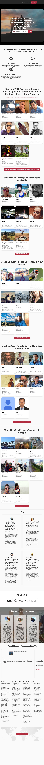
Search (30, 31)
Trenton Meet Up (4, 699)
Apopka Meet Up (26, 718)
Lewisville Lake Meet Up (27, 709)
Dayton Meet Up (36, 707)
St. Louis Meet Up (15, 700)
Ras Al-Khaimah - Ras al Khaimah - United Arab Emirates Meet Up (26, 97)
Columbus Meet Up (15, 683)
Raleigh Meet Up (26, 699)
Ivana (3, 328)
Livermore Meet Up (15, 694)
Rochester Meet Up (37, 689)
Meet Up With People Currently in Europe (22, 431)
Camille (32, 221)
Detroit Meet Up (36, 688)
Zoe (3, 305)
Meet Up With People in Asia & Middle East (22, 421)
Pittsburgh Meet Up (15, 701)
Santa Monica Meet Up (38, 709)
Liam (3, 283)
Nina (17, 474)
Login (29, 2)
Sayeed (4, 389)
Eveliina (18, 451)
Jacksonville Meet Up (16, 698)
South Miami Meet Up (16, 695)
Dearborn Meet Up (37, 687)
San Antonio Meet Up (16, 688)
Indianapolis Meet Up (5, 720)
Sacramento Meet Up (16, 693)
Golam (3, 367)
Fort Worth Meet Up (37, 699)
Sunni (17, 243)
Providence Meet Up (15, 703)
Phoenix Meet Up (4, 707)
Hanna (17, 199)
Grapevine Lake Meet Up (38, 710)
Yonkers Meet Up (4, 721)
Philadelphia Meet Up (16, 689)
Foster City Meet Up (37, 706)
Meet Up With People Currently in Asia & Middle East (22, 347)
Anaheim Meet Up (15, 715)
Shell (3, 243)
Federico (18, 221)
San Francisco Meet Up (5, 700)
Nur (3, 412)
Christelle (32, 305)
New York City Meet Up (5, 698)
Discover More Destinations (22, 733)
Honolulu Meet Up (15, 706)
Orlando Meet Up (15, 684)
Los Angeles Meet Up (5, 686)
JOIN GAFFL (33, 2)
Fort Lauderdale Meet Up (16, 711)
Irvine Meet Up (14, 705)
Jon (17, 159)
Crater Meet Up (36, 700)
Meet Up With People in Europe (22, 506)
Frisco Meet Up (36, 701)
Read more (4, 666)
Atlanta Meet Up (4, 694)
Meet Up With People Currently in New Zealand (22, 263)
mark (3, 451)
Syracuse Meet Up (37, 705)
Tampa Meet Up (4, 718)
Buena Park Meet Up (26, 688)
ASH (31, 137)
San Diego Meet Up (4, 712)
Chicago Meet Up (4, 687)
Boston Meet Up (4, 706)
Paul (31, 199)
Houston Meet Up (4, 711)
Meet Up (11, 97)
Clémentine (5, 199)
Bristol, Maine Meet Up (38, 711)
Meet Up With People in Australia (22, 253)
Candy (17, 137)
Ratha (31, 451)
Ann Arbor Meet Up (37, 683)
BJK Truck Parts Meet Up (38, 698)
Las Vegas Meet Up (26, 689)
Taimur (32, 367)
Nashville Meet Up (15, 712)
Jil (31, 283)
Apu (17, 412)
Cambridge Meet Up (26, 698)
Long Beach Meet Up (37, 693)
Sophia (4, 474)
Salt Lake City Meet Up (27, 690)
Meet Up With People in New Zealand (22, 337)
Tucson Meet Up (37, 686)
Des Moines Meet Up (26, 687)
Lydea (31, 474)
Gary (17, 283)
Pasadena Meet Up (37, 694)
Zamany (4, 496)
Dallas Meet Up (4, 704)
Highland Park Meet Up (16, 707)
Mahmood (4, 159)
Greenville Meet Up (26, 711)
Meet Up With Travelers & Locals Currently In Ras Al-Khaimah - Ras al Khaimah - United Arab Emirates (22, 91)
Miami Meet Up (25, 703)
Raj (3, 115)
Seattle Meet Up (4, 690)
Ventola (18, 305)
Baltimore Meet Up (15, 699)
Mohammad (19, 367)
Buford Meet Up (26, 684)
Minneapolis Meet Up (26, 686)
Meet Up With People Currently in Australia (22, 178)
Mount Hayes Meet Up (16, 704)
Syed (3, 137)
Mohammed (33, 115)
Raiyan (32, 389)
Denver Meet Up (4, 695)
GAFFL (7, 97)
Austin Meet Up (4, 705)
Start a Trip (24, 2)
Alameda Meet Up (26, 683)
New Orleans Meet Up (27, 710)
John (17, 389)
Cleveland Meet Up (37, 684)
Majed (17, 115)
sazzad (18, 496)
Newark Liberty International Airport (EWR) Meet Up (26, 721)
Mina (3, 221)
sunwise (18, 328)
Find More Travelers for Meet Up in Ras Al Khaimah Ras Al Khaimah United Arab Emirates (22, 169)
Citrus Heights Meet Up (27, 694)
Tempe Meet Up (36, 695)
